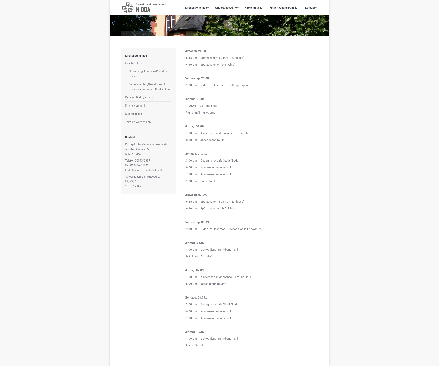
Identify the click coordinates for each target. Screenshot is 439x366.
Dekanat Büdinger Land (139, 97)
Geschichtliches (134, 63)
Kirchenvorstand (135, 105)
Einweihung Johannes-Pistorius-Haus (148, 74)
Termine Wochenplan (138, 122)
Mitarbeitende (133, 113)
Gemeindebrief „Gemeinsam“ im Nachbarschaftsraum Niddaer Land (150, 87)
